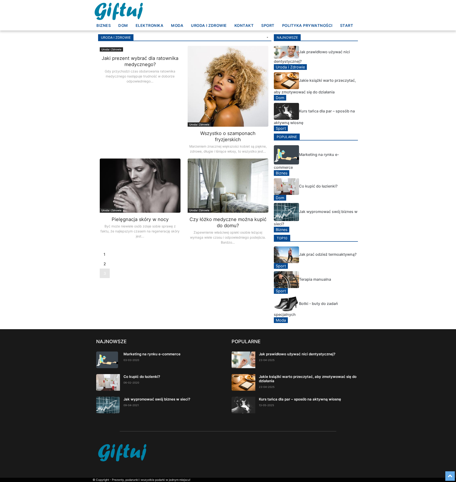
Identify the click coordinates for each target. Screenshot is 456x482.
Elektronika (150, 25)
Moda (177, 25)
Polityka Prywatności (307, 25)
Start (346, 25)
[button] (267, 37)
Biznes (103, 25)
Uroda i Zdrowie (209, 25)
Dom (123, 25)
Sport (268, 25)
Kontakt (244, 25)
